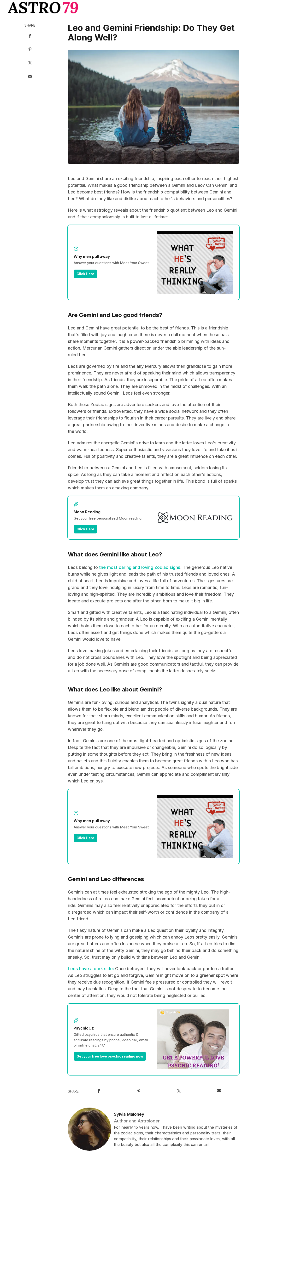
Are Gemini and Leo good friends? (115, 314)
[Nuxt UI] (43, 7)
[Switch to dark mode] (153, 7)
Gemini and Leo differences (106, 879)
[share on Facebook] (30, 36)
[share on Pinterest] (30, 49)
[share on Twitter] (30, 63)
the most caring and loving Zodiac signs (139, 567)
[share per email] (30, 76)
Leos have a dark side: (91, 968)
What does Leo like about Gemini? (115, 689)
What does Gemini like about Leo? (115, 554)
